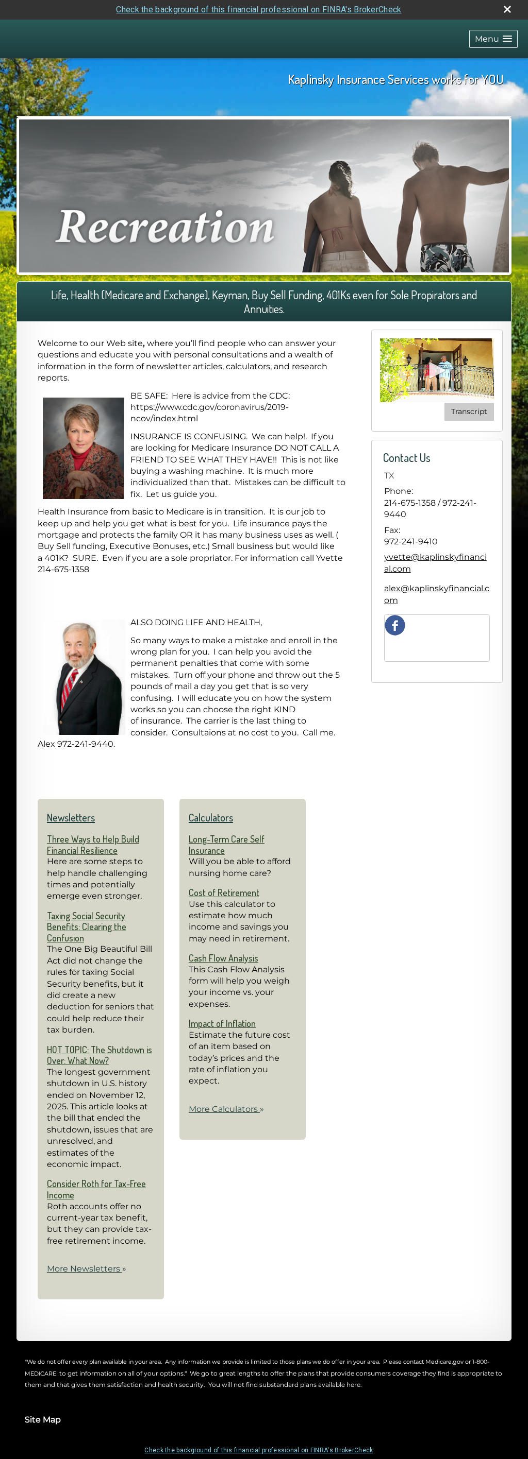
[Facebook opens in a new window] (395, 624)
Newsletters (71, 817)
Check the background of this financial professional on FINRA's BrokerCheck (258, 9)
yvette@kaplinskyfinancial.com (435, 562)
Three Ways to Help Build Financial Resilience (93, 844)
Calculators (211, 817)
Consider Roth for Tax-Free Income (96, 1189)
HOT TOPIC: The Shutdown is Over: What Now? (99, 1055)
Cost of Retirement (224, 892)
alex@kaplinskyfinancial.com (436, 594)
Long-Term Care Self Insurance (227, 844)
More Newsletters (86, 1269)
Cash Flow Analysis (223, 958)
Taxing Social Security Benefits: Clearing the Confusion (86, 926)
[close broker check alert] (507, 9)
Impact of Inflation (222, 1023)
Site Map (43, 1419)
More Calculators (226, 1109)
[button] (493, 39)
